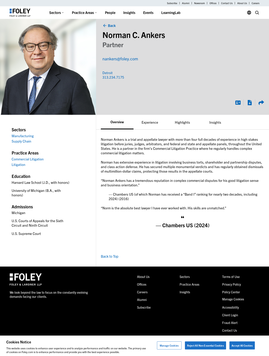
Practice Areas (83, 12)
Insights (129, 12)
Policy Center (231, 292)
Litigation (18, 164)
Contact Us (227, 3)
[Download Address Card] (238, 102)
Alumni (185, 3)
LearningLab (170, 12)
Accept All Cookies (242, 345)
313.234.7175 (110, 77)
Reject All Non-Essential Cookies (205, 345)
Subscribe (172, 3)
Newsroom (199, 3)
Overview (117, 122)
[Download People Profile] (249, 102)
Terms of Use (231, 277)
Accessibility (230, 307)
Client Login (230, 315)
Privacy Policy (231, 284)
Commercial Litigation (28, 159)
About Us (242, 3)
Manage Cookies (169, 345)
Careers (255, 3)
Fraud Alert (229, 323)
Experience (150, 122)
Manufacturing (23, 136)
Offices (213, 3)
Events (148, 12)
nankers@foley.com (120, 58)
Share (261, 102)
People (110, 12)
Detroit (107, 73)
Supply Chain (21, 141)
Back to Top (109, 256)
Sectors (55, 12)
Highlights (182, 122)
